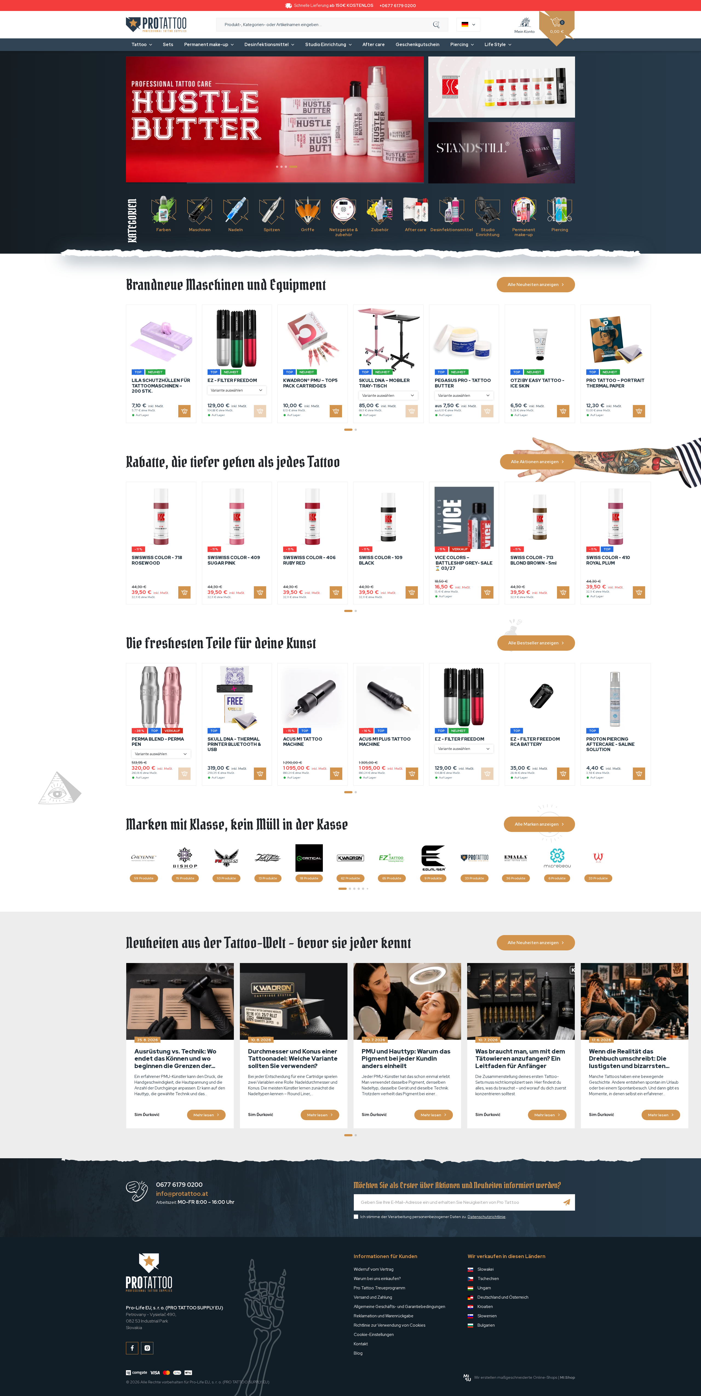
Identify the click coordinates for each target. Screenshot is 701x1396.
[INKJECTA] (267, 858)
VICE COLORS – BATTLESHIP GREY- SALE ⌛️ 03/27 (464, 563)
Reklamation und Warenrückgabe (383, 1316)
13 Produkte (268, 878)
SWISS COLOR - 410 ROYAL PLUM (608, 560)
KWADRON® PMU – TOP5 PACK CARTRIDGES (310, 383)
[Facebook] (132, 1348)
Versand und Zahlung (373, 1297)
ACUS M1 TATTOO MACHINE (302, 741)
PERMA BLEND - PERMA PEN (158, 741)
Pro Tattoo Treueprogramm (379, 1288)
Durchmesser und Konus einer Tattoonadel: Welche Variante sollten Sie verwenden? (293, 1058)
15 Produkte (185, 878)
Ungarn (484, 1288)
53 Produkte (226, 878)
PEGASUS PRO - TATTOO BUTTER (463, 383)
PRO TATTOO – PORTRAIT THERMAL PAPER (615, 383)
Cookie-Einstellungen (374, 1334)
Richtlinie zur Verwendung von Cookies (389, 1325)
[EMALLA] (516, 858)
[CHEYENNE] (143, 858)
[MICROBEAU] (557, 858)
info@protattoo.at (182, 1194)
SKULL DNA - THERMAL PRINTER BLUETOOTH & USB (234, 744)
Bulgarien (486, 1325)
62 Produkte (350, 878)
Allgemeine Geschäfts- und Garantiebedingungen (399, 1306)
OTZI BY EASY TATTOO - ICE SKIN (537, 383)
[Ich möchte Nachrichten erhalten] (567, 1202)
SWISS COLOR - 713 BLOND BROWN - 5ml (533, 560)
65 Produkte (391, 878)
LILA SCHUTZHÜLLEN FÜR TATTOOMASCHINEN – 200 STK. (161, 386)
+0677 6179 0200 (398, 6)
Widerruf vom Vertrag (373, 1269)
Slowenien (487, 1316)
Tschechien (488, 1278)
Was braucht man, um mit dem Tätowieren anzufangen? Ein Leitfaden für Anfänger (520, 1058)
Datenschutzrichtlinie (486, 1216)
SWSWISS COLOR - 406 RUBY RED (309, 560)
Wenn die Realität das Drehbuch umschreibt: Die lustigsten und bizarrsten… (629, 1058)
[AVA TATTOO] (598, 858)
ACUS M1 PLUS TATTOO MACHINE (385, 741)
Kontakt (361, 1344)
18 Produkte (309, 878)
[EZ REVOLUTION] (392, 858)
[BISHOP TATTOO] (185, 858)
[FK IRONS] (226, 858)
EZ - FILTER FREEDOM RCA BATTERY (535, 741)
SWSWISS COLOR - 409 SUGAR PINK (234, 560)
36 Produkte (515, 878)
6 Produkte (557, 878)
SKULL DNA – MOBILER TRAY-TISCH (384, 383)
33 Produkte (474, 878)
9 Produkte (433, 878)
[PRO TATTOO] (474, 858)
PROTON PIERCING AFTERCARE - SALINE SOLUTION (610, 744)
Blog (358, 1353)
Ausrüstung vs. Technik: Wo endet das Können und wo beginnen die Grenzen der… (175, 1058)
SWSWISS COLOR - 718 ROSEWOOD (157, 560)
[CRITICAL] (309, 858)
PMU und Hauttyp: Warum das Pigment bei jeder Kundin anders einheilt (406, 1058)
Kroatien (485, 1306)
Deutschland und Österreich (503, 1297)
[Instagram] (147, 1348)
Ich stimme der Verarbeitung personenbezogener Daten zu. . (433, 1216)
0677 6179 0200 (179, 1185)
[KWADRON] (350, 858)
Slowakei (486, 1269)
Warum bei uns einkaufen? (377, 1278)
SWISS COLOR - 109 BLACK (381, 560)
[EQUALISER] (433, 858)
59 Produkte (144, 878)
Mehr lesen (204, 1114)
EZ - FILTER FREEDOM (232, 380)
